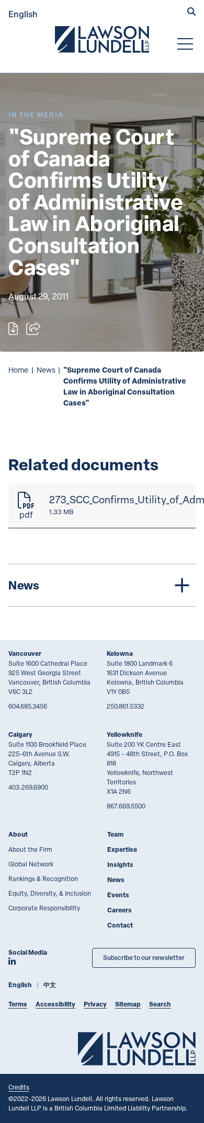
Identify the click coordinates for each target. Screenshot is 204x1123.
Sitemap (128, 1004)
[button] (191, 12)
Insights (120, 864)
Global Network (30, 864)
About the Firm (30, 849)
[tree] (102, 585)
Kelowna (120, 653)
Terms (17, 1004)
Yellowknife (124, 734)
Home (18, 370)
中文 (49, 984)
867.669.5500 (126, 806)
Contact (120, 925)
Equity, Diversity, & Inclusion (49, 893)
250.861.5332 (125, 706)
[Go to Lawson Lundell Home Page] (102, 39)
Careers (119, 910)
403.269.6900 (28, 787)
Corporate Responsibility (44, 908)
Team (115, 834)
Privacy (95, 1004)
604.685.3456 (27, 706)
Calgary (20, 734)
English (23, 14)
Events (118, 894)
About (18, 834)
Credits (18, 1087)
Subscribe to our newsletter (144, 957)
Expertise (122, 849)
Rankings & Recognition (43, 878)
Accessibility (55, 1004)
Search (160, 1004)
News (46, 370)
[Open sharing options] (33, 328)
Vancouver (24, 653)
